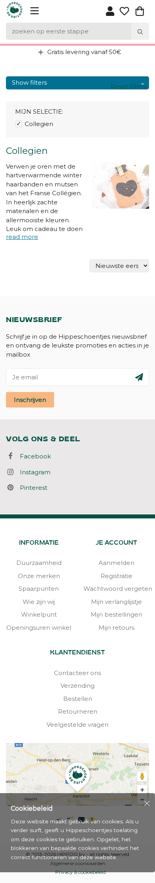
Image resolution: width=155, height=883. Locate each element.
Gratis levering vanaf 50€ (83, 52)
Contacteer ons (77, 673)
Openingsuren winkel (38, 627)
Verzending (77, 685)
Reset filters (128, 86)
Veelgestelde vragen (77, 724)
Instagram (32, 472)
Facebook (33, 456)
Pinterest (31, 487)
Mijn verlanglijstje (116, 601)
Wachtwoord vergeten (116, 588)
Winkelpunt (39, 614)
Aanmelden (116, 563)
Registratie (116, 576)
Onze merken (39, 576)
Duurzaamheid (39, 563)
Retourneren (77, 711)
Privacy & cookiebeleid (80, 872)
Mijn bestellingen (116, 614)
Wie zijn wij (39, 601)
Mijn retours (116, 627)
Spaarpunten (39, 588)
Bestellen (77, 699)
